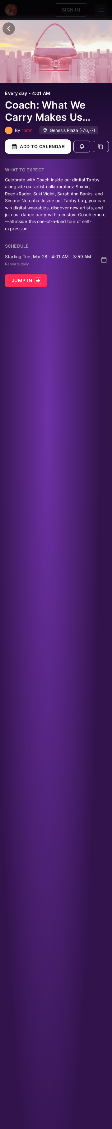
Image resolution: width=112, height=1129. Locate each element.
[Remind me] (81, 146)
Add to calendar (42, 146)
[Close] (8, 28)
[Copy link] (101, 146)
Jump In (22, 280)
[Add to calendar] (104, 260)
